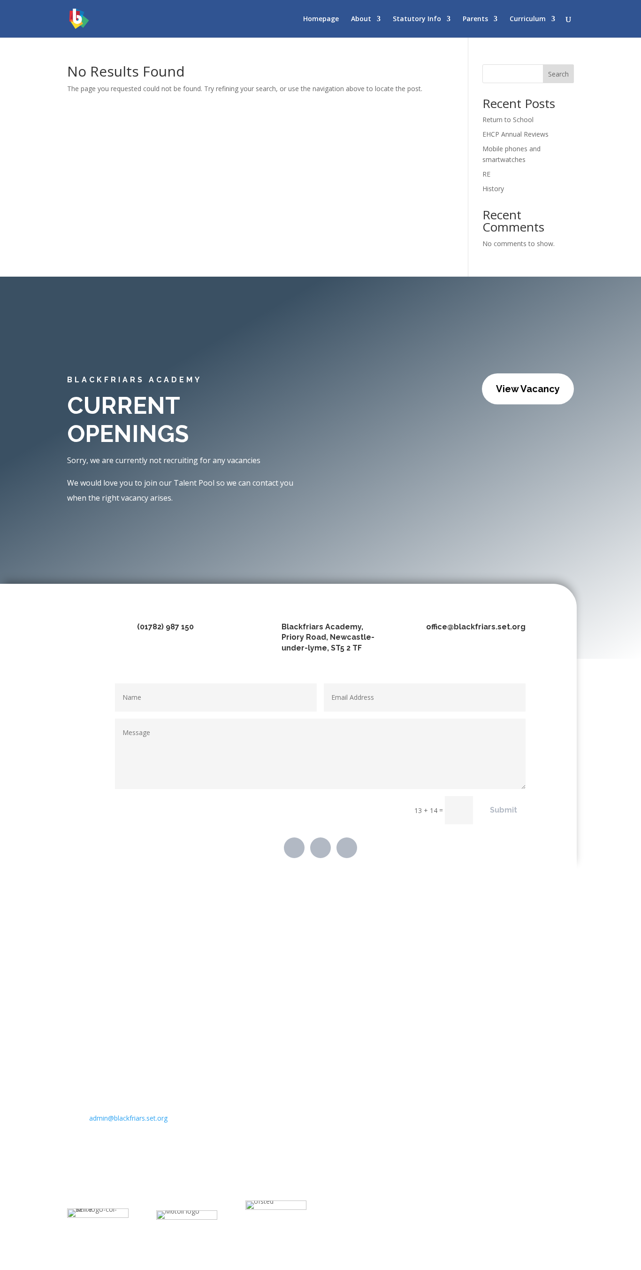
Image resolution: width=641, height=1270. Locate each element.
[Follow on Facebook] (294, 847)
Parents (475, 19)
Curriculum (528, 19)
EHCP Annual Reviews (515, 134)
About (361, 19)
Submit (503, 809)
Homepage (321, 19)
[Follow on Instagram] (346, 847)
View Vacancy (528, 389)
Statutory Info (417, 19)
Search (558, 74)
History (493, 188)
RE (486, 174)
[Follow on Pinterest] (320, 847)
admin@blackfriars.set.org (128, 1118)
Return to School (508, 119)
